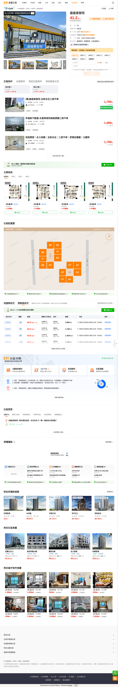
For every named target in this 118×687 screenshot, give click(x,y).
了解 (32, 13)
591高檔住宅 (81, 676)
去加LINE (109, 165)
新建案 (24, 3)
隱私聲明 (70, 685)
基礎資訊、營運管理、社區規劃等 (88, 41)
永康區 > (33, 8)
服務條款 (83, 69)
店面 (53, 3)
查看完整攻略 (59, 397)
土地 (46, 3)
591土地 (53, 676)
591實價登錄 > (21, 8)
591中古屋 (62, 676)
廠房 (66, 3)
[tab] (9, 303)
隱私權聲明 (89, 69)
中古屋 (32, 3)
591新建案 (44, 676)
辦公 (59, 3)
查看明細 (107, 322)
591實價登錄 (34, 676)
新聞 (82, 3)
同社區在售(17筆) (58, 156)
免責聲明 (48, 680)
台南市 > (28, 8)
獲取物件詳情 (107, 107)
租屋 (39, 3)
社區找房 (74, 3)
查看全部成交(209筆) (58, 349)
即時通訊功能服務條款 (98, 69)
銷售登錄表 (105, 303)
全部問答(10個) (58, 432)
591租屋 (71, 676)
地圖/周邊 (108, 442)
